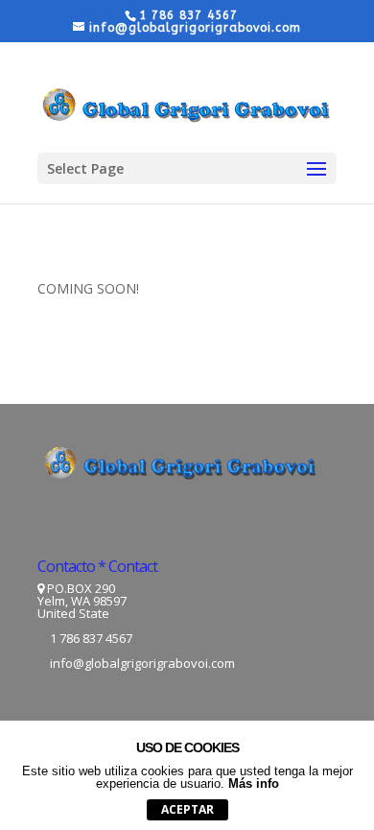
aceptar (187, 809)
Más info (253, 783)
